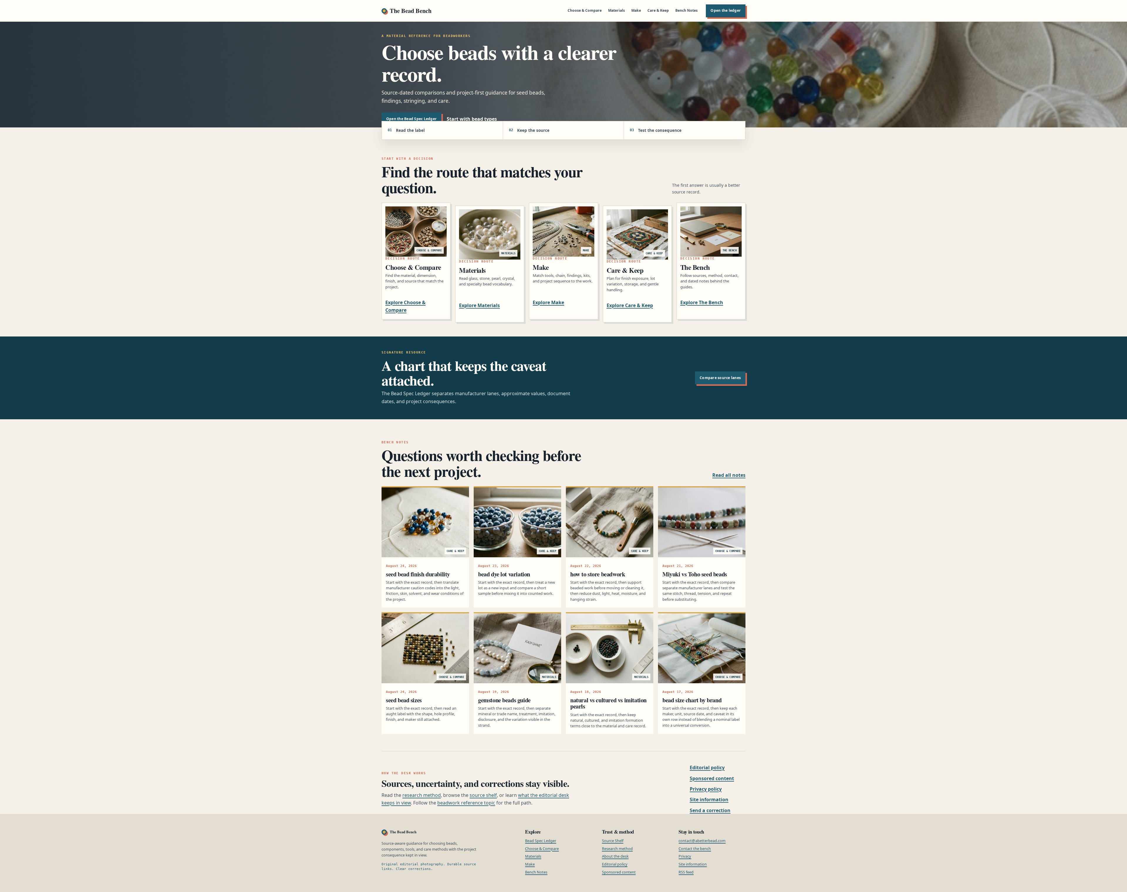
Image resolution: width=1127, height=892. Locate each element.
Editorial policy (707, 767)
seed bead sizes (404, 700)
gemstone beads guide (504, 700)
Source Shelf (612, 840)
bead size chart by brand (691, 700)
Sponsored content (712, 778)
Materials (616, 10)
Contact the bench (695, 848)
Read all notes (728, 475)
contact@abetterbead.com (702, 840)
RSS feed (686, 872)
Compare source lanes (720, 377)
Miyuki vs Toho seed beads (694, 574)
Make (636, 10)
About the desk (615, 856)
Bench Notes (686, 10)
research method (421, 795)
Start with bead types (472, 119)
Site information (709, 799)
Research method (617, 848)
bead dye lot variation (504, 574)
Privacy (685, 856)
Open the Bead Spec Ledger (411, 118)
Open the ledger (726, 10)
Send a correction (710, 810)
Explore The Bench (701, 302)
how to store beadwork (597, 574)
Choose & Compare (585, 10)
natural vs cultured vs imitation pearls (608, 703)
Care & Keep (658, 10)
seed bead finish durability (418, 574)
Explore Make (548, 302)
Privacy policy (706, 789)
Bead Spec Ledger (540, 840)
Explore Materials (479, 305)
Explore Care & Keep (630, 305)
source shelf (483, 795)
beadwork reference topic (466, 803)
